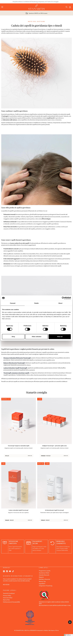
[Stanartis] (36, 7)
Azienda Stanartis (44, 575)
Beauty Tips (42, 581)
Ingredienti (42, 583)
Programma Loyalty (44, 570)
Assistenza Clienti (44, 573)
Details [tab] (36, 303)
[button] (68, 635)
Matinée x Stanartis (44, 579)
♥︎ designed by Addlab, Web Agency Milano (47, 630)
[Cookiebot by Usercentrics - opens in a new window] (63, 298)
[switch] (27, 329)
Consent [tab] (12, 303)
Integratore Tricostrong (45, 585)
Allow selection (36, 336)
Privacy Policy (7, 595)
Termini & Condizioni (9, 593)
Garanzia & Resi (7, 597)
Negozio (41, 577)
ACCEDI (6, 584)
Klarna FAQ (6, 600)
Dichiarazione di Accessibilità (11, 602)
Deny (13, 336)
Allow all (59, 336)
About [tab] (60, 303)
